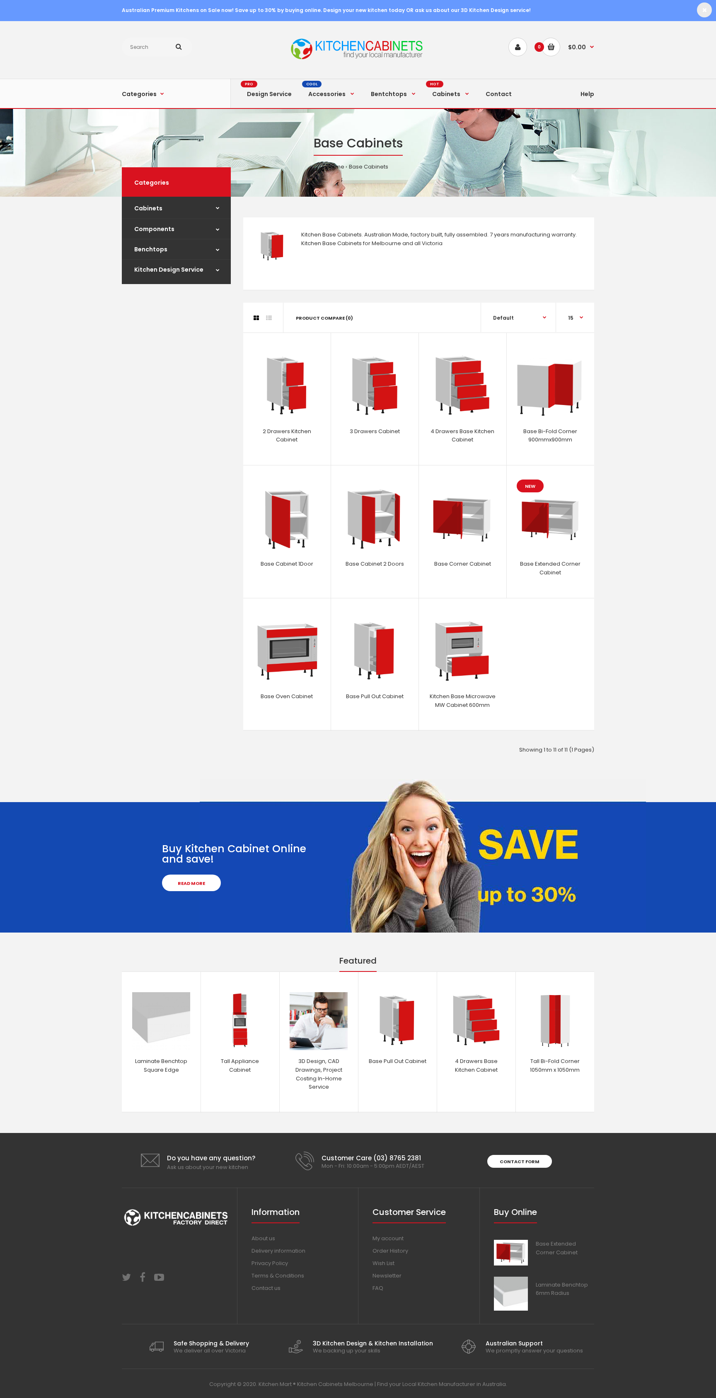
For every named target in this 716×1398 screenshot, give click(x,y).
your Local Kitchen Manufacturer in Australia (447, 1384)
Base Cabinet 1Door (287, 564)
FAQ (378, 1288)
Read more (191, 883)
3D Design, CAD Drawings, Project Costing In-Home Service (318, 1074)
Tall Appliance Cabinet (240, 1065)
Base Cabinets (368, 167)
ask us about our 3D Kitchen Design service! (473, 10)
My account (388, 1238)
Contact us (266, 1288)
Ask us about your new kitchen (207, 1167)
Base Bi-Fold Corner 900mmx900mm (550, 435)
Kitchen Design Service (168, 269)
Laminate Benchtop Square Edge (161, 1065)
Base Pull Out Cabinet (375, 696)
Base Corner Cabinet (462, 564)
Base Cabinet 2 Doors (375, 564)
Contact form (519, 1161)
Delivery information (278, 1251)
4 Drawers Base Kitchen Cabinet (462, 435)
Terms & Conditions (278, 1276)
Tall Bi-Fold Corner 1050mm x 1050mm (555, 1065)
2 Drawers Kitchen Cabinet (287, 435)
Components (154, 229)
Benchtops (150, 249)
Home (336, 167)
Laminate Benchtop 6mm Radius (562, 1289)
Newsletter (387, 1276)
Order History (390, 1251)
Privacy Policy (270, 1263)
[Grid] (256, 318)
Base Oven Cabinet (287, 696)
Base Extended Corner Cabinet (550, 568)
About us (263, 1238)
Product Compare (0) (324, 318)
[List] (269, 318)
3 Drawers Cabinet (375, 431)
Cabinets (148, 208)
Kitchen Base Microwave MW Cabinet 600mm (463, 700)
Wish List (383, 1263)
